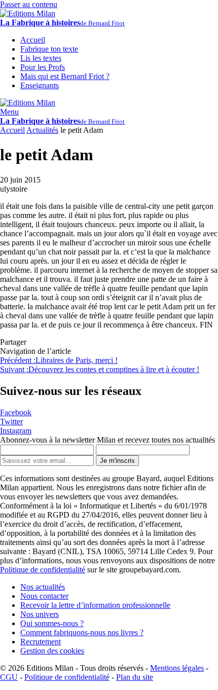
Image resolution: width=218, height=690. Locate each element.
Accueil (12, 130)
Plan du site (134, 677)
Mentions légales (177, 668)
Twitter (11, 421)
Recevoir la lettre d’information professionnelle (95, 605)
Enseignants (39, 85)
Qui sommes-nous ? (52, 623)
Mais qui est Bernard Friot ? (65, 76)
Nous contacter (44, 596)
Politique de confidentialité (42, 569)
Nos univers (39, 614)
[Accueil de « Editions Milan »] (27, 13)
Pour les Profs (42, 67)
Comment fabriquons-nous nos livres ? (81, 632)
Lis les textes (40, 58)
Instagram (15, 430)
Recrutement (40, 641)
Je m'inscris (117, 460)
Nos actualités (42, 587)
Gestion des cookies (52, 650)
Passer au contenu (28, 4)
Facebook (15, 412)
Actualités (42, 130)
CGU (9, 677)
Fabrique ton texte (49, 49)
